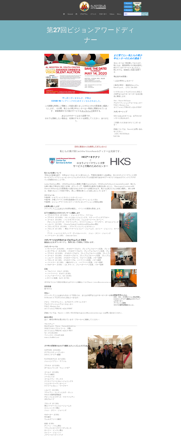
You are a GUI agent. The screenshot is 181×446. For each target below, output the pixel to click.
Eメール (117, 136)
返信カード (48, 242)
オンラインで (87, 111)
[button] (76, 14)
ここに (57, 209)
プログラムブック (73, 240)
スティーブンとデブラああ (79, 346)
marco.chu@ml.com (51, 337)
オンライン (136, 68)
